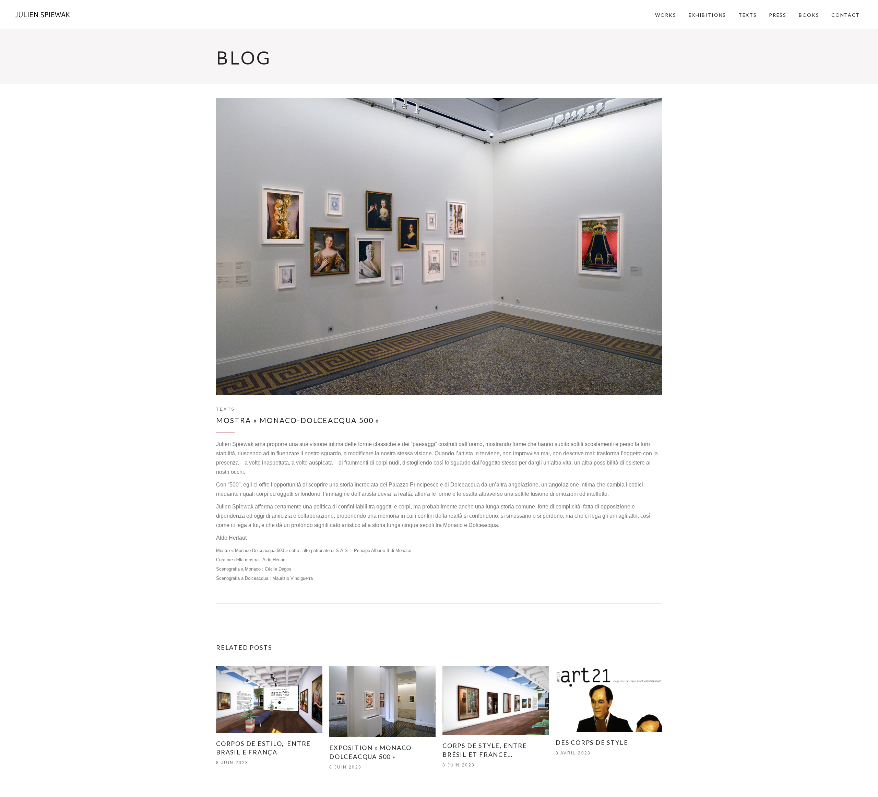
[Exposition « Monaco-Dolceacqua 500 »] (382, 701)
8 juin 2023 (232, 762)
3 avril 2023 (573, 753)
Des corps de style (592, 742)
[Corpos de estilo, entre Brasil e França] (269, 699)
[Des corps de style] (609, 699)
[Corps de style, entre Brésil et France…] (495, 700)
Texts (225, 409)
